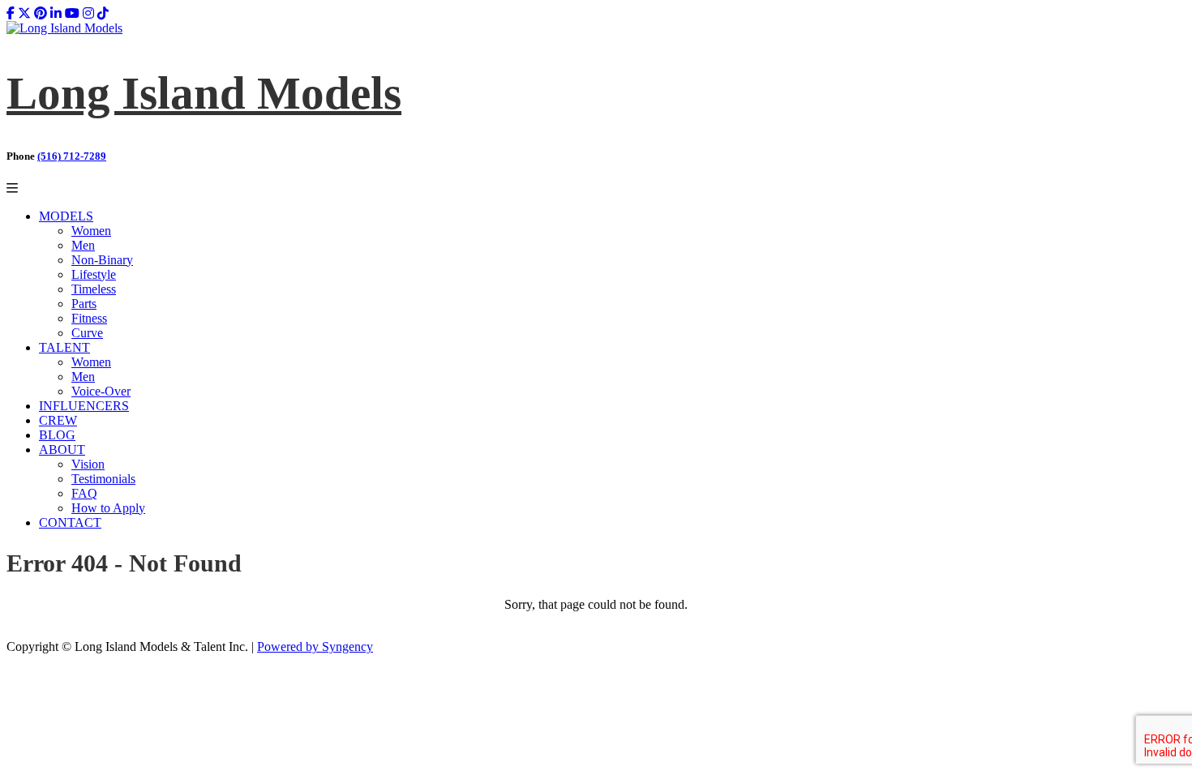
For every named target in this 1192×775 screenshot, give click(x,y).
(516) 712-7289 (71, 156)
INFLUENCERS (84, 406)
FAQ (84, 493)
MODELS (66, 216)
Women (91, 231)
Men (83, 245)
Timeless (93, 289)
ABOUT (62, 449)
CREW (58, 420)
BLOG (57, 435)
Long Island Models (203, 92)
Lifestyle (93, 274)
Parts (83, 303)
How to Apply (108, 508)
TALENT (64, 347)
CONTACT (70, 522)
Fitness (89, 318)
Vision (88, 464)
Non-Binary (102, 260)
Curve (87, 333)
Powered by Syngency (315, 646)
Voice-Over (101, 391)
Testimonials (103, 479)
